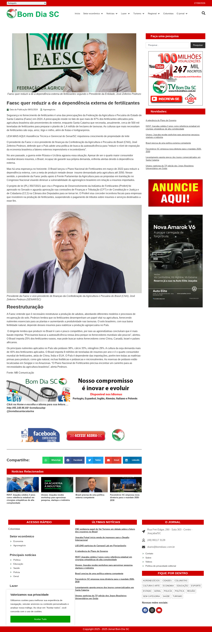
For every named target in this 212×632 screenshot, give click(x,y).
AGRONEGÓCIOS (151, 581)
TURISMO (177, 596)
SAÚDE (166, 596)
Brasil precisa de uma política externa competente (168, 143)
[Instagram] (152, 610)
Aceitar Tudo (40, 619)
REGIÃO (191, 591)
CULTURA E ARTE (151, 586)
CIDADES (167, 581)
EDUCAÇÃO (182, 586)
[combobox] (167, 45)
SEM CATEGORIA (151, 596)
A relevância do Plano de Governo (161, 120)
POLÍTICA (179, 591)
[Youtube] (159, 610)
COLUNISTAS (181, 581)
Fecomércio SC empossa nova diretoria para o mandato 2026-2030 (124, 497)
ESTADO (147, 591)
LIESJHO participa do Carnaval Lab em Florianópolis (100, 546)
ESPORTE (196, 586)
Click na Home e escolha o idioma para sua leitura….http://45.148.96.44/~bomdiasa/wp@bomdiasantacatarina (37, 408)
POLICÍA (168, 591)
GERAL (157, 591)
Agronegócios (49, 109)
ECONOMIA (168, 586)
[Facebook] (145, 610)
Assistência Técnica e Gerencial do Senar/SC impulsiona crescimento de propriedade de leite (77, 136)
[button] (52, 460)
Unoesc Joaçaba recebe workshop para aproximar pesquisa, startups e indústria (55, 497)
